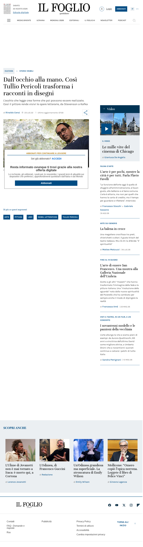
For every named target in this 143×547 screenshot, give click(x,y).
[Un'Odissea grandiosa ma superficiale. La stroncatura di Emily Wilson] (88, 450)
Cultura (9, 71)
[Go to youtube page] (116, 505)
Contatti (10, 521)
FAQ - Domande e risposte (16, 527)
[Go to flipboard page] (138, 505)
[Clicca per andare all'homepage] (29, 505)
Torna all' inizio (123, 524)
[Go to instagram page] (131, 505)
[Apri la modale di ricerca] (134, 20)
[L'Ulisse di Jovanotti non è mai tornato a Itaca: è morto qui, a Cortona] (20, 450)
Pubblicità (47, 521)
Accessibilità (83, 530)
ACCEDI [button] (56, 158)
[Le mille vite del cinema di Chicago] (120, 124)
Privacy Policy (84, 521)
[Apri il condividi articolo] (86, 112)
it (132, 9)
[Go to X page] (124, 505)
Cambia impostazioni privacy (91, 534)
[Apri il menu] (9, 20)
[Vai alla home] (64, 9)
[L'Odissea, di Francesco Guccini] (54, 450)
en (137, 9)
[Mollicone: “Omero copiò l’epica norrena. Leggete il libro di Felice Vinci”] (123, 450)
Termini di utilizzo (85, 526)
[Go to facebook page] (109, 505)
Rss (9, 532)
